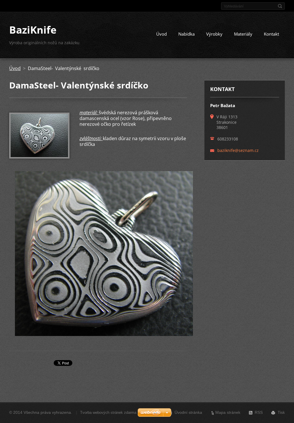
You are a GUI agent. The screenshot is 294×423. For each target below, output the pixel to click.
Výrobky (214, 34)
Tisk (281, 412)
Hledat (280, 6)
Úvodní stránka (188, 412)
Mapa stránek (227, 412)
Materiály (243, 34)
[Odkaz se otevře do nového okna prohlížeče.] (39, 157)
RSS (259, 412)
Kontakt (271, 34)
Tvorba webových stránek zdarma (108, 412)
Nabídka (186, 34)
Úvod (161, 34)
